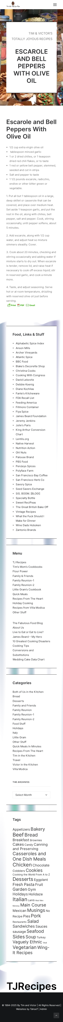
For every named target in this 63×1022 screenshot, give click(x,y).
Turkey (41, 937)
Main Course (33, 905)
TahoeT (34, 1009)
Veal (45, 942)
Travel (16, 760)
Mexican (19, 911)
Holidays (18, 728)
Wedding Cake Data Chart (28, 659)
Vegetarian (25, 947)
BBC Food (22, 361)
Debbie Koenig (25, 384)
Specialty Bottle (25, 498)
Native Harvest (25, 443)
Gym (32, 889)
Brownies (36, 840)
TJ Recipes (19, 562)
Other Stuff (19, 612)
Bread (16, 696)
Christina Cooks (26, 370)
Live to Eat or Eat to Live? (28, 632)
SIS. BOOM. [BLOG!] (28, 493)
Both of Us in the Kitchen (28, 691)
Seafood (35, 931)
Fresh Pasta (23, 884)
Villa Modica (20, 769)
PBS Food (22, 461)
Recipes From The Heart (28, 598)
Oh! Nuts (21, 452)
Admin (43, 1009)
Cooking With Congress (30, 375)
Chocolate (41, 865)
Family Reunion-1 (23, 580)
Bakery (38, 829)
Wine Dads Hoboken (28, 525)
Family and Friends (24, 705)
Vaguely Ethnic (27, 941)
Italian (20, 899)
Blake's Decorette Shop (30, 366)
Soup (31, 936)
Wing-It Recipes (31, 950)
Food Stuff (19, 723)
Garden (20, 889)
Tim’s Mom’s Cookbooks (27, 566)
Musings (36, 910)
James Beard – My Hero (27, 636)
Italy (15, 732)
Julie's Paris (23, 425)
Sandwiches (24, 926)
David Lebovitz (25, 379)
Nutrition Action (25, 448)
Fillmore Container (27, 407)
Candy (28, 844)
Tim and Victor (28, 1005)
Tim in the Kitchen (24, 755)
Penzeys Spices (26, 466)
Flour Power (20, 571)
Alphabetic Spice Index (30, 343)
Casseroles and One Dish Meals (29, 856)
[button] (55, 4)
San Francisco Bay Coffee (32, 475)
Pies (26, 916)
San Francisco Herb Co (30, 479)
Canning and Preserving (30, 846)
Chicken (22, 865)
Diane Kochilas (25, 389)
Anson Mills (23, 348)
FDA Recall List (25, 398)
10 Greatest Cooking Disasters (31, 641)
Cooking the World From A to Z (31, 874)
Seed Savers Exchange (30, 488)
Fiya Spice (22, 411)
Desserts (18, 701)
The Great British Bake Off (32, 507)
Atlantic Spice (24, 357)
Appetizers (21, 829)
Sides (19, 936)
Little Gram (19, 737)
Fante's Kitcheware (28, 393)
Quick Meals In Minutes (27, 746)
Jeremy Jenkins (25, 420)
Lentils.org (22, 439)
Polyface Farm (24, 470)
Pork (36, 916)
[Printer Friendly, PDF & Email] (21, 305)
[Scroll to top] (56, 1015)
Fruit (39, 884)
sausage (19, 932)
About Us (18, 627)
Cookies (34, 870)
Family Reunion (22, 710)
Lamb (31, 900)
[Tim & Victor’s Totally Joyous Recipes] (13, 5)
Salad (33, 921)
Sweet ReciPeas (26, 502)
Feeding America (26, 402)
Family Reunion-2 (23, 585)
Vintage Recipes (26, 511)
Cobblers (19, 871)
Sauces (41, 926)
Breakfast (21, 840)
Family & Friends (23, 576)
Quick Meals (20, 594)
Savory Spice (24, 484)
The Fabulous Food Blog (28, 623)
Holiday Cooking (23, 603)
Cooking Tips (21, 645)
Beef (18, 835)
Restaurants (20, 921)
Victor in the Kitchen (25, 764)
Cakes (18, 844)
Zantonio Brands (26, 530)
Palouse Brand (25, 457)
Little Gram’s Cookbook (27, 589)
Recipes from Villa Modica (29, 607)
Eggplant (41, 880)
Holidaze (36, 894)
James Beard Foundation (31, 416)
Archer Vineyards (26, 352)
